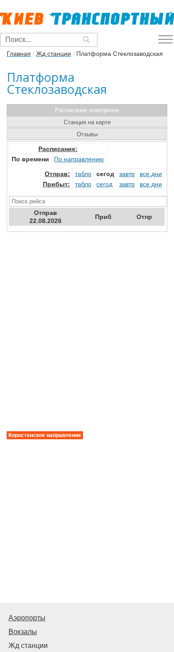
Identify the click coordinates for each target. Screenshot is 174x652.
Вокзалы (22, 631)
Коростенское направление (44, 435)
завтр (127, 173)
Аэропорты (27, 618)
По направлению (79, 159)
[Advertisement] (87, 506)
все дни (151, 173)
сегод (104, 184)
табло (83, 173)
